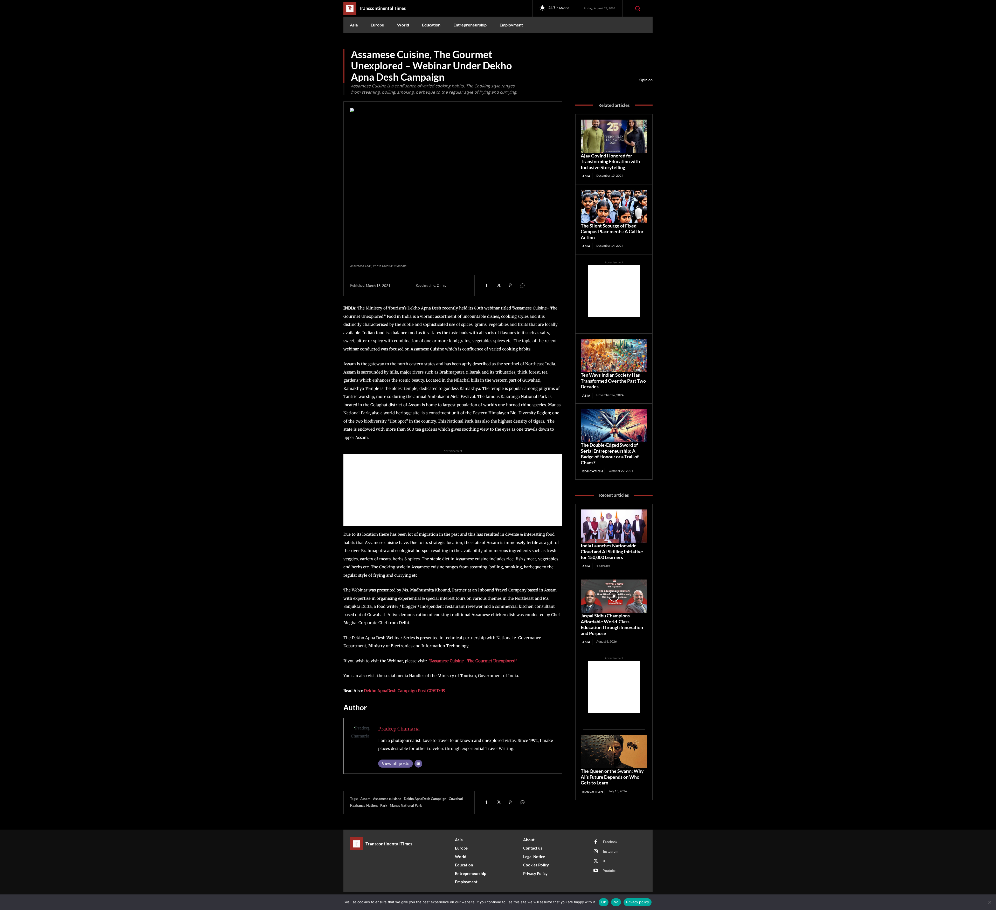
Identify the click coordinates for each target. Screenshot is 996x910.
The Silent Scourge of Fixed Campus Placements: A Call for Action (612, 231)
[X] (498, 285)
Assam (365, 799)
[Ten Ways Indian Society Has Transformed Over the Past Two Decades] (614, 355)
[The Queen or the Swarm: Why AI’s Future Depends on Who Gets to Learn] (614, 751)
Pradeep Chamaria (399, 729)
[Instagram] (595, 851)
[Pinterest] (510, 285)
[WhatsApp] (522, 285)
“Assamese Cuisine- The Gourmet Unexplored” (473, 660)
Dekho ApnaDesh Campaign (425, 799)
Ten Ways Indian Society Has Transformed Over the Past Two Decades (613, 380)
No (616, 902)
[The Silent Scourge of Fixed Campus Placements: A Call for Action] (614, 206)
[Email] (418, 764)
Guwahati (456, 799)
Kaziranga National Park (368, 805)
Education (592, 471)
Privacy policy (637, 902)
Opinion (646, 80)
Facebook (610, 842)
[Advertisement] (452, 490)
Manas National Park (406, 805)
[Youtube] (595, 870)
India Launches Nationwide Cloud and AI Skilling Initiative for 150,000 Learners (612, 551)
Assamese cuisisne (387, 799)
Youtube (609, 870)
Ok (603, 902)
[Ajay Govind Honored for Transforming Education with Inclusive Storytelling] (614, 136)
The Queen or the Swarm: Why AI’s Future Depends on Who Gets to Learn (612, 776)
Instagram (610, 851)
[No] (989, 902)
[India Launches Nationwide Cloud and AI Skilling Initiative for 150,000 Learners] (614, 526)
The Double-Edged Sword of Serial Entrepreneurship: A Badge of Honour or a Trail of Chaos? (610, 453)
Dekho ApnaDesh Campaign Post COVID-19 (404, 690)
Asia (586, 176)
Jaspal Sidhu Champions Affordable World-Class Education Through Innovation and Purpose (612, 624)
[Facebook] (486, 285)
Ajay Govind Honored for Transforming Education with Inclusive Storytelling (610, 161)
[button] (637, 8)
